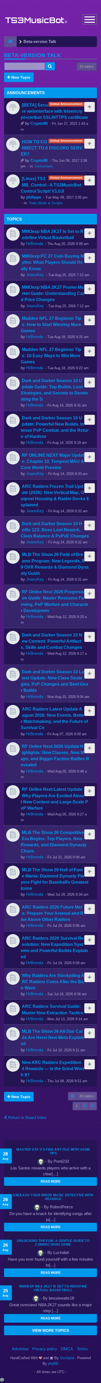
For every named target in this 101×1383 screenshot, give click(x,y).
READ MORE (51, 1181)
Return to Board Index (27, 1117)
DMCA (67, 1349)
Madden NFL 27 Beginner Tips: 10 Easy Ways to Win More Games (51, 355)
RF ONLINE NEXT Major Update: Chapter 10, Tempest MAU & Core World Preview (52, 461)
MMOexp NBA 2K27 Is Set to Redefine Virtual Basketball (53, 1288)
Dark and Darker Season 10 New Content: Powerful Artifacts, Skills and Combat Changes (51, 641)
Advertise (20, 1349)
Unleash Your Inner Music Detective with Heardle (53, 1197)
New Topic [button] (20, 77)
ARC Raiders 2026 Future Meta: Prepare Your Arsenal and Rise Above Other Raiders (52, 913)
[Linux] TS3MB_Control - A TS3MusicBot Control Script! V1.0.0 (51, 184)
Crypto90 (39, 123)
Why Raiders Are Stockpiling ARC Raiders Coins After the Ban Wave (52, 981)
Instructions (44, 166)
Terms (82, 1349)
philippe (33, 197)
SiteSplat (66, 1358)
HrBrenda (34, 243)
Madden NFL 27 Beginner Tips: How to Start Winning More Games (51, 324)
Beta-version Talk (32, 55)
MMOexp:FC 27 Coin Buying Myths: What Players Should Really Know (52, 262)
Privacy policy (44, 1349)
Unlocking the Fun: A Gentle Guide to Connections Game (53, 1242)
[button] (92, 1106)
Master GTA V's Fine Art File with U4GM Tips (53, 1151)
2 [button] (84, 1106)
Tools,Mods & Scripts (45, 203)
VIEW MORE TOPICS (50, 1330)
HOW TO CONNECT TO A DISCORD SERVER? (51, 147)
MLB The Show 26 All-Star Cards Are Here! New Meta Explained (52, 1037)
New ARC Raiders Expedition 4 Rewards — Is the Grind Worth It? (52, 1068)
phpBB (53, 1364)
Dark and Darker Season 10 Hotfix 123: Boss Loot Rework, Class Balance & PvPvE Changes (55, 529)
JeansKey (35, 274)
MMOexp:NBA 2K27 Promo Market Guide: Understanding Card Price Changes (52, 293)
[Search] (50, 66)
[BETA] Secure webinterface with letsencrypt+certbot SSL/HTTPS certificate (54, 111)
